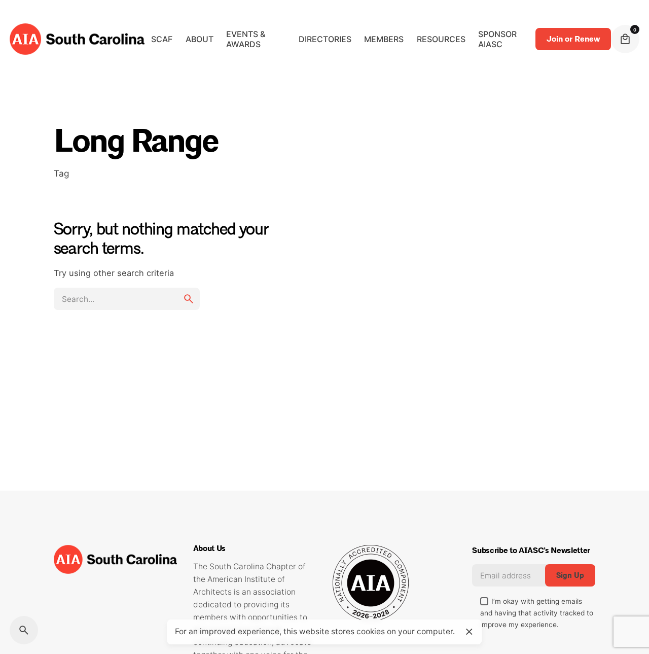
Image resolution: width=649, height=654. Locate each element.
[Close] (469, 632)
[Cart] (625, 39)
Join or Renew (573, 39)
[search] (188, 299)
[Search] (24, 630)
